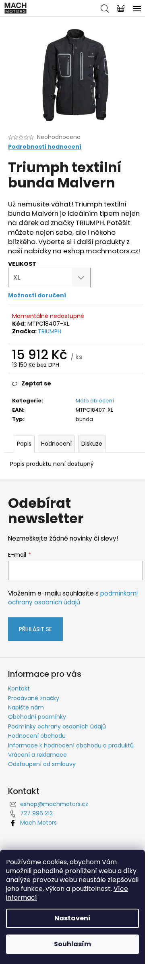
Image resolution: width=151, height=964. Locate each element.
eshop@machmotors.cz (54, 804)
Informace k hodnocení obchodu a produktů (71, 745)
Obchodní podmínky (37, 717)
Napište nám (26, 707)
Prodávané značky (33, 698)
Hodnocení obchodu (37, 736)
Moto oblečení (95, 400)
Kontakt (19, 688)
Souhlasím (72, 944)
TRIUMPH (49, 331)
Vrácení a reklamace (37, 755)
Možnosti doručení (37, 295)
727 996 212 (36, 813)
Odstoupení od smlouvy (42, 764)
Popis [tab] (24, 444)
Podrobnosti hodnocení (44, 147)
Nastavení (72, 918)
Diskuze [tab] (91, 444)
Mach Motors (38, 823)
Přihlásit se (35, 629)
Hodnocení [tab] (56, 444)
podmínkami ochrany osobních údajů (73, 597)
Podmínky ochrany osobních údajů (57, 726)
